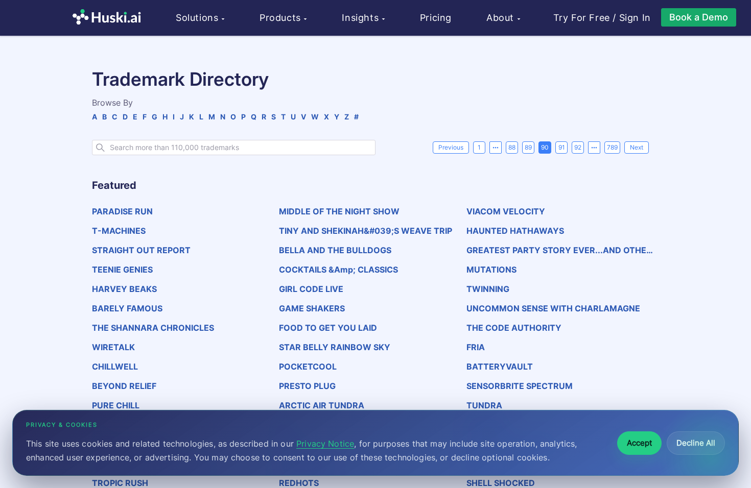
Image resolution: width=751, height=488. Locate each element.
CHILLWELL (115, 366)
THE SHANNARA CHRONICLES (153, 327)
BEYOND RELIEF (124, 386)
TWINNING (487, 289)
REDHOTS (299, 482)
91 (561, 147)
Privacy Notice (325, 443)
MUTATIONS (491, 269)
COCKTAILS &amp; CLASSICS (338, 269)
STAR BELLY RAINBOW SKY (334, 347)
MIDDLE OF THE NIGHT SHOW (339, 211)
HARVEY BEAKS (124, 289)
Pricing (436, 17)
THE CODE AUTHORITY (513, 327)
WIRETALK (113, 347)
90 (545, 147)
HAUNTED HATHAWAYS (515, 230)
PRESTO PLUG (307, 386)
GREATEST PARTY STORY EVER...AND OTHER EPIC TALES (559, 250)
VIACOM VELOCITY (505, 211)
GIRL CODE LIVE (311, 289)
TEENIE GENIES (122, 269)
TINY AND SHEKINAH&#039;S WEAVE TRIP (365, 230)
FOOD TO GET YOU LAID (328, 327)
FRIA (475, 347)
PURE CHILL (115, 405)
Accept (639, 443)
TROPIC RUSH (120, 482)
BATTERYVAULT (499, 366)
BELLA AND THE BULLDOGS (335, 250)
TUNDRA (484, 405)
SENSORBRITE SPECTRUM (519, 386)
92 (577, 147)
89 (528, 147)
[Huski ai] (109, 18)
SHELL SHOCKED (500, 482)
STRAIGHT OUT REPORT (141, 250)
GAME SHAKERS (312, 308)
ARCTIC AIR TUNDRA (321, 405)
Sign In (635, 18)
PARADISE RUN (122, 211)
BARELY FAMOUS (127, 308)
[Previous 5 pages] (495, 147)
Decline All (695, 443)
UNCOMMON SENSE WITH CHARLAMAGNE (553, 308)
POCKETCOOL (308, 366)
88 (511, 147)
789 (612, 147)
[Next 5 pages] (594, 147)
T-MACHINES (119, 230)
